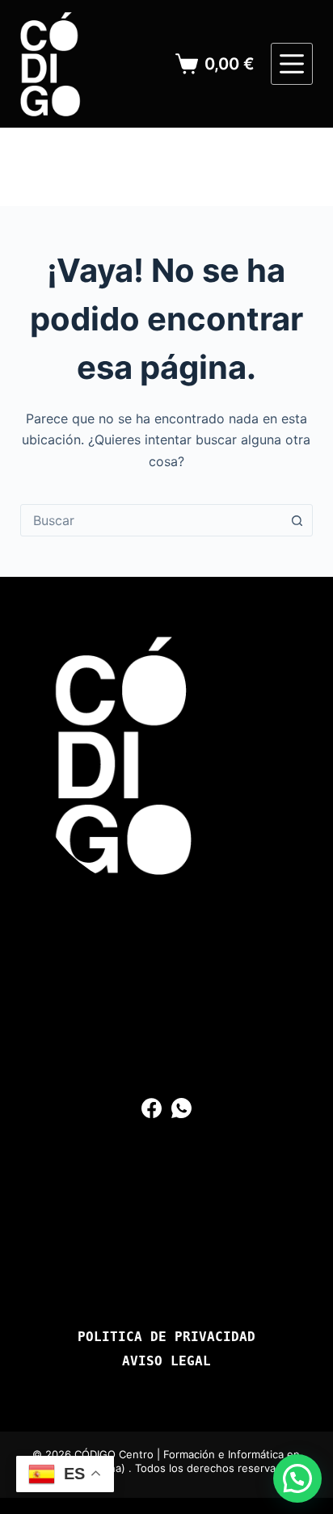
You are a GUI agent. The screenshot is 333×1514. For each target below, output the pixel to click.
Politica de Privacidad (166, 1337)
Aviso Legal (166, 1361)
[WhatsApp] (181, 1108)
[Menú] (292, 64)
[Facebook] (151, 1108)
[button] (297, 1478)
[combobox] (151, 520)
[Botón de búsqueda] (296, 520)
